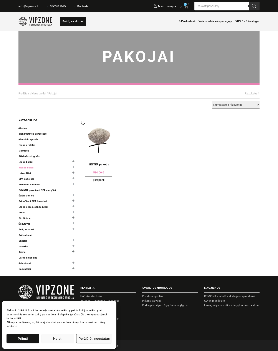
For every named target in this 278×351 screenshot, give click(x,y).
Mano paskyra (167, 6)
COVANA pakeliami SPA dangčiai (37, 190)
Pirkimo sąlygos (151, 300)
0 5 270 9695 (58, 6)
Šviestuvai (24, 263)
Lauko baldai (25, 162)
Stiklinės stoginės (29, 156)
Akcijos (22, 128)
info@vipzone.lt (28, 6)
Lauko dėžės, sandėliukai (33, 207)
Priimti (23, 339)
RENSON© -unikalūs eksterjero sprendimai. (230, 296)
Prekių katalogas (73, 21)
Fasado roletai (26, 145)
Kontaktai (83, 6)
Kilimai (22, 252)
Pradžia (22, 93)
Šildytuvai (24, 223)
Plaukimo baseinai (29, 184)
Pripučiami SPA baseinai (32, 201)
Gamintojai (24, 269)
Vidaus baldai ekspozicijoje (215, 21)
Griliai (21, 212)
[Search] (254, 6)
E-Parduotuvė (187, 21)
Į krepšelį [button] (98, 179)
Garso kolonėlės (27, 257)
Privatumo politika (153, 296)
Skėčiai (22, 240)
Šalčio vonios (26, 195)
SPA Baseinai (26, 179)
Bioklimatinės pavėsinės (32, 133)
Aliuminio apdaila (28, 139)
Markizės (23, 150)
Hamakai (23, 246)
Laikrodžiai (24, 173)
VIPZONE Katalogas (247, 21)
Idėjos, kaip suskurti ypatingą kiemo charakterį (232, 305)
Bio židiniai (24, 218)
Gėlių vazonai (26, 229)
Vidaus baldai (38, 93)
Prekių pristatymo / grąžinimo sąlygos (165, 305)
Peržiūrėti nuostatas (94, 339)
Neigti (57, 339)
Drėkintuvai (24, 235)
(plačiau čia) (78, 314)
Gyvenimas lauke (214, 300)
